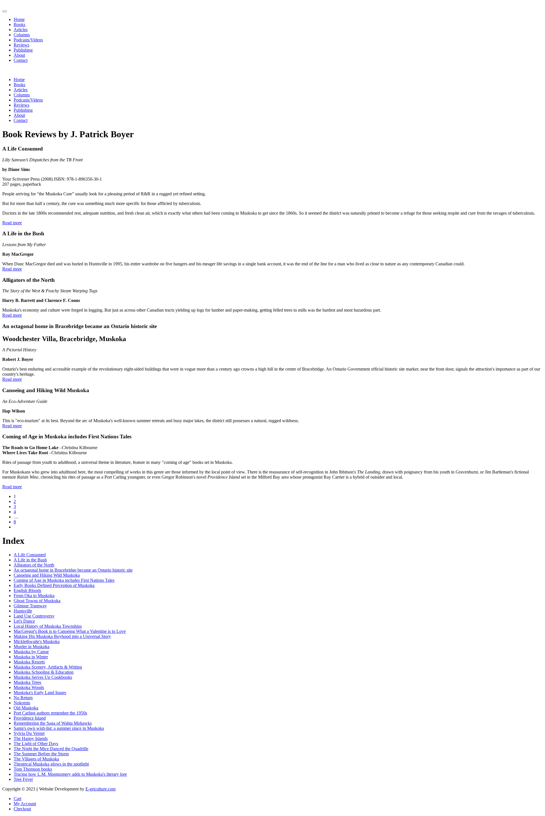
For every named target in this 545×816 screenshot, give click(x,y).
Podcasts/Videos (28, 39)
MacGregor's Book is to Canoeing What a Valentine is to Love (70, 631)
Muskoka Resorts (29, 661)
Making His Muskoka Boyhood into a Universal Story (62, 636)
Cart (17, 798)
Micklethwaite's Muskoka (37, 641)
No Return (23, 697)
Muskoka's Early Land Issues (40, 692)
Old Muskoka (26, 707)
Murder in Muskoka (31, 646)
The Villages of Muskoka (36, 758)
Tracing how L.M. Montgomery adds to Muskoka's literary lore (70, 774)
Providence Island (30, 718)
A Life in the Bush (30, 559)
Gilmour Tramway (30, 605)
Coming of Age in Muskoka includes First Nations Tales (64, 580)
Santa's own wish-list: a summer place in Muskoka (59, 728)
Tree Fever (23, 779)
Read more (12, 222)
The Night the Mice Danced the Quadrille (51, 748)
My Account (25, 803)
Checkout (22, 808)
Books (19, 24)
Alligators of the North (34, 565)
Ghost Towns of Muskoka (37, 600)
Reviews (21, 45)
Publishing (23, 50)
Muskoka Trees (27, 682)
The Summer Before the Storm (41, 753)
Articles (21, 29)
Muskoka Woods (29, 687)
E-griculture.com (100, 789)
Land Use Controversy (34, 616)
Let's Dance (24, 621)
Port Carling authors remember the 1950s (50, 713)
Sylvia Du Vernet (29, 733)
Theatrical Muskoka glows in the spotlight (51, 764)
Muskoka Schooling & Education (44, 672)
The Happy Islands (31, 738)
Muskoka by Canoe (31, 651)
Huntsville (23, 610)
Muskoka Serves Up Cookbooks (43, 677)
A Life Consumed (30, 554)
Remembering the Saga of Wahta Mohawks (53, 723)
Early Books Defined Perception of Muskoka (54, 585)
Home (19, 19)
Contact (21, 60)
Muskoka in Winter (31, 656)
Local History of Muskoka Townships (48, 626)
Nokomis (22, 702)
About (19, 55)
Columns (22, 34)
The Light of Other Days (36, 743)
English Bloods (27, 590)
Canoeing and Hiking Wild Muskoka (47, 575)
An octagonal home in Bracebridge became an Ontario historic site (73, 570)
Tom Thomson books (33, 769)
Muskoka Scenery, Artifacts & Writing (48, 667)
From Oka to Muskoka (34, 595)
